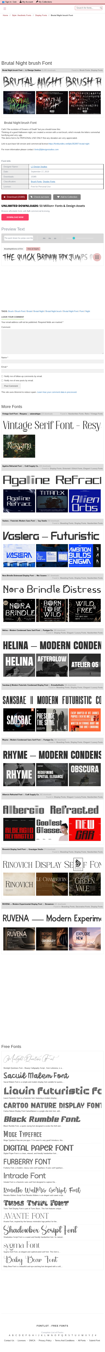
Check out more (41, 197)
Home (5, 15)
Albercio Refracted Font (12, 795)
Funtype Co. (48, 630)
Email (4, 367)
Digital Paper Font (39, 1148)
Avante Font (26, 1216)
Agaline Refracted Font (12, 466)
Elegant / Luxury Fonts (93, 469)
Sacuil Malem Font (36, 1076)
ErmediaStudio (57, 685)
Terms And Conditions (65, 1340)
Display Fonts (41, 15)
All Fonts (82, 1340)
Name (4, 357)
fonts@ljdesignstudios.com (47, 149)
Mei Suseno (42, 576)
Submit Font (94, 1340)
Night (87, 311)
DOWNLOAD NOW (15, 217)
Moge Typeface (23, 1134)
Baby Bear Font (30, 1260)
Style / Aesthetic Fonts (21, 15)
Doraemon (49, 904)
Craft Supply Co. (32, 466)
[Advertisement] (52, 36)
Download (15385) (15, 197)
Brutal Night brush (54, 311)
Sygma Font (22, 1245)
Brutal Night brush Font (12, 70)
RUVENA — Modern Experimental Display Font (22, 904)
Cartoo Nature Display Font (52, 1106)
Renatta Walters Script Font (42, 1190)
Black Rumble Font (42, 1119)
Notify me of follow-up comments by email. (23, 376)
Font (82, 311)
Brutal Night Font (70, 311)
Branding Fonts (66, 523)
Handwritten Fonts (76, 414)
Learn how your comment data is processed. (57, 392)
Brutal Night (38, 311)
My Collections (45, 2)
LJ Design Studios (33, 70)
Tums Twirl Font (36, 1203)
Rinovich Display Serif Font (14, 849)
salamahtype (35, 414)
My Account (27, 2)
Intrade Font (25, 1176)
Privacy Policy (45, 1340)
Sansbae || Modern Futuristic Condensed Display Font (25, 685)
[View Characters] (97, 257)
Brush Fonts (85, 70)
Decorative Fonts (83, 907)
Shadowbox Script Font (40, 1231)
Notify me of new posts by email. (18, 380)
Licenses (22, 1340)
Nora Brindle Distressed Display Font (18, 576)
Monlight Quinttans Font (29, 1060)
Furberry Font (27, 1162)
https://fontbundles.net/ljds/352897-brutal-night (69, 144)
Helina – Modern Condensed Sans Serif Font (21, 630)
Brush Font (20, 311)
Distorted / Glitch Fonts (72, 469)
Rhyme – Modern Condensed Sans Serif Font (21, 740)
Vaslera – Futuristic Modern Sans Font (18, 521)
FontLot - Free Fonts (52, 1326)
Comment (5, 327)
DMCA (32, 1340)
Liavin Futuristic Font (52, 1091)
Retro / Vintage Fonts (94, 414)
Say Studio (42, 521)
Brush (11, 311)
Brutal (29, 311)
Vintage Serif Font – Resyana (14, 414)
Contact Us (9, 1340)
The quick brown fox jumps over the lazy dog (52, 257)
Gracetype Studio (36, 849)
